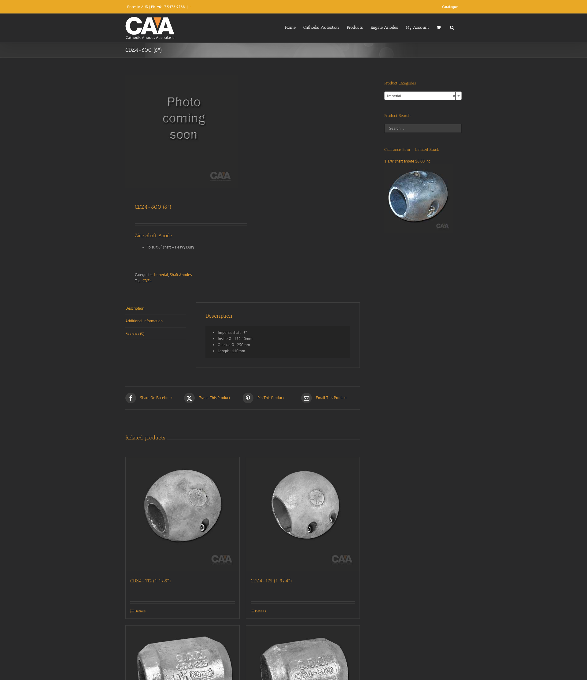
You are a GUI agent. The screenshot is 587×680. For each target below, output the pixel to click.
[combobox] (423, 96)
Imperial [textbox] (421, 96)
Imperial (161, 274)
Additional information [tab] (144, 320)
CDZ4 (147, 280)
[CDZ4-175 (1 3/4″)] (303, 514)
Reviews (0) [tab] (135, 333)
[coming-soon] (181, 131)
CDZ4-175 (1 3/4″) (271, 581)
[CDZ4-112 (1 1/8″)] (182, 514)
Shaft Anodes (181, 274)
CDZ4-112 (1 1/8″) (150, 581)
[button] (452, 27)
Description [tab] (134, 308)
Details (140, 611)
